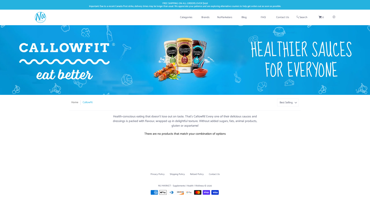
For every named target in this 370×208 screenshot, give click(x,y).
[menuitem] (186, 17)
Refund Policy (197, 174)
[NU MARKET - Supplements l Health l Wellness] (40, 17)
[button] (321, 17)
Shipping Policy (177, 174)
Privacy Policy (158, 174)
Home (74, 102)
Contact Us (214, 174)
